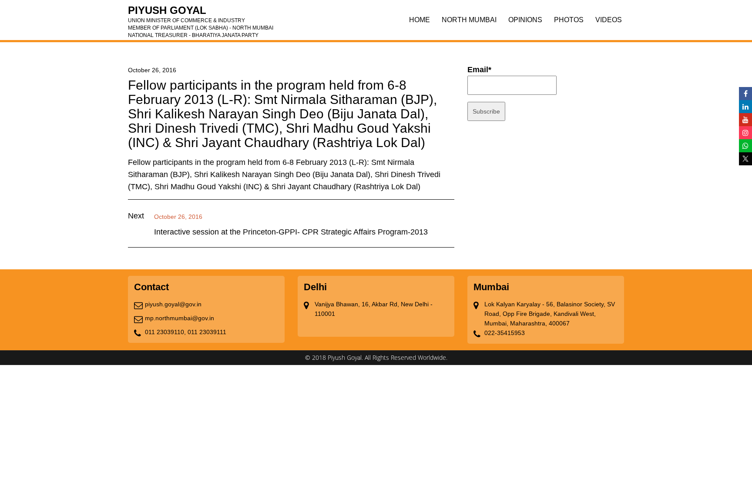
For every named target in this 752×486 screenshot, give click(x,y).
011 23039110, (165, 331)
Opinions (525, 19)
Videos (608, 19)
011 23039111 (207, 331)
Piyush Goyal (200, 13)
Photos (569, 19)
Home (419, 19)
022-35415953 (504, 332)
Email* (479, 69)
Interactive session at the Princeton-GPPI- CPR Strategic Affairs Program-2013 (291, 232)
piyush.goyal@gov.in (173, 304)
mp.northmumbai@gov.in (179, 318)
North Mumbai (469, 19)
